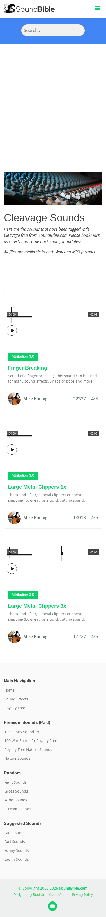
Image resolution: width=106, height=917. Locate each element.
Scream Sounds (17, 809)
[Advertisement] (53, 100)
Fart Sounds (14, 841)
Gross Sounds (16, 791)
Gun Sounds (14, 833)
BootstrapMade (45, 894)
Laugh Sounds (16, 859)
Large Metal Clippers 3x (37, 606)
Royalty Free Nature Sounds (28, 749)
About (64, 894)
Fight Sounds (15, 782)
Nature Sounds (17, 758)
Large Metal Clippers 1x (37, 487)
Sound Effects (16, 699)
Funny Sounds (16, 850)
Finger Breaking (27, 368)
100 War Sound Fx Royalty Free (30, 741)
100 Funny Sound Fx (21, 732)
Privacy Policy (82, 894)
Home (9, 690)
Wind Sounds (15, 800)
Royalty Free (14, 708)
